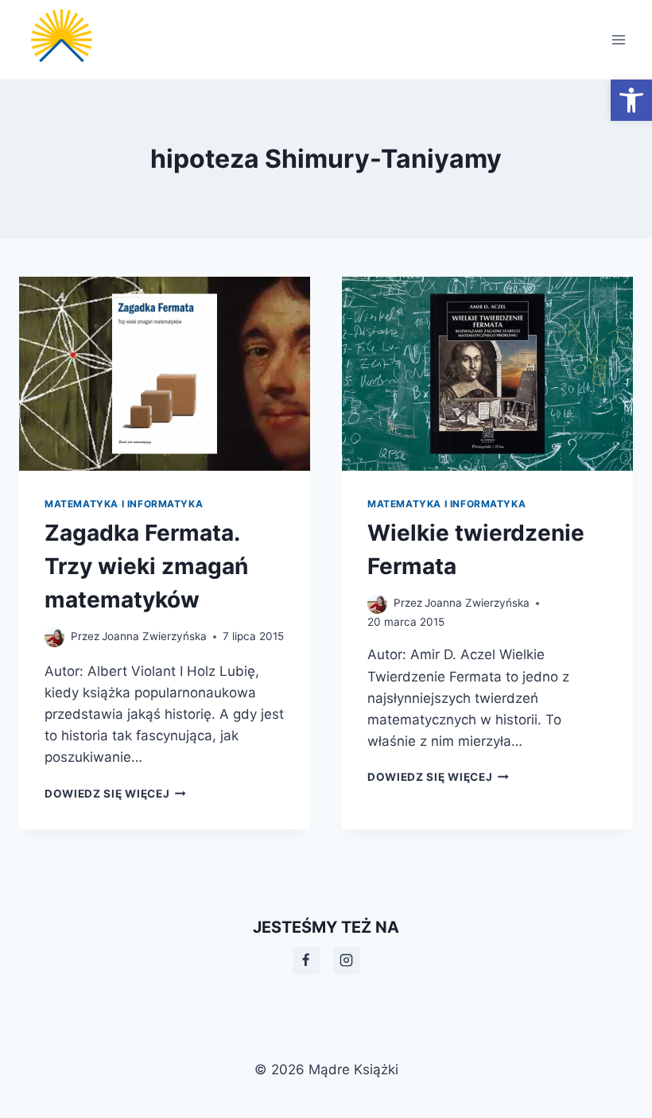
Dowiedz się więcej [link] (115, 793)
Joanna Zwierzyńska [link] (154, 636)
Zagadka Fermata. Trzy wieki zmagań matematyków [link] (146, 566)
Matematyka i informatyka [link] (124, 504)
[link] (631, 100)
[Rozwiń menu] (618, 39)
